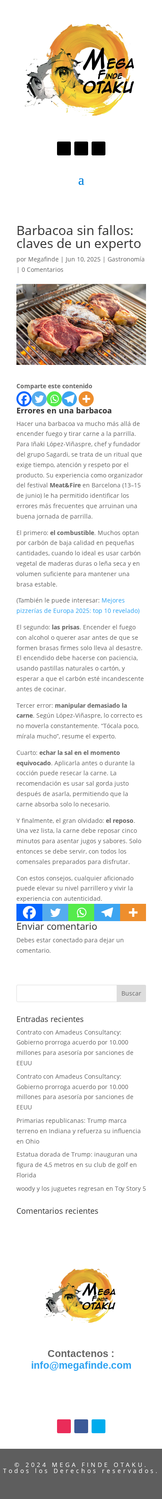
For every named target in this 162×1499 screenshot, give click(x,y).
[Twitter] (39, 398)
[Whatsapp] (54, 398)
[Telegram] (69, 398)
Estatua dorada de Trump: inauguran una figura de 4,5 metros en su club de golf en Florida (76, 1164)
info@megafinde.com (81, 1365)
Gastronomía (126, 259)
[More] (86, 398)
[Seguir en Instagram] (64, 148)
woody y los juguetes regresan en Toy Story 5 (81, 1188)
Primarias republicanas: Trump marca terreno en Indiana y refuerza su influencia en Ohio (78, 1130)
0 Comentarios (43, 269)
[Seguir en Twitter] (98, 148)
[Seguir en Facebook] (81, 148)
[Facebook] (24, 398)
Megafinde (43, 259)
